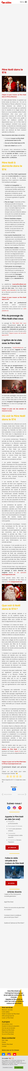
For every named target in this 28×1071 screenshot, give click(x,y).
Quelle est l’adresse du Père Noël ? (14, 923)
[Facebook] (8, 807)
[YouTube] (20, 807)
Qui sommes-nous (7, 1024)
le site (14, 582)
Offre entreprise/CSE (8, 1016)
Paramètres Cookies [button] (8, 1067)
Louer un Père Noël (7, 1018)
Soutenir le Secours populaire (10, 1026)
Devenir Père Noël (7, 1044)
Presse (4, 1042)
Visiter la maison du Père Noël (10, 1014)
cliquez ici (17, 751)
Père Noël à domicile (8, 1032)
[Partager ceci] (14, 789)
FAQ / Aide (5, 1040)
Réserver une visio (7, 1010)
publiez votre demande (9, 290)
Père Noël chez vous (19, 323)
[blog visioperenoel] (6, 1)
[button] (23, 2)
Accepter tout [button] (18, 1067)
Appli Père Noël (8, 902)
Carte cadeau (5, 1012)
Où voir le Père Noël (8, 1034)
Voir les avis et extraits (8, 1028)
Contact (4, 1046)
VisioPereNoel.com (18, 347)
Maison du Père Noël (8, 1030)
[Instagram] (14, 807)
